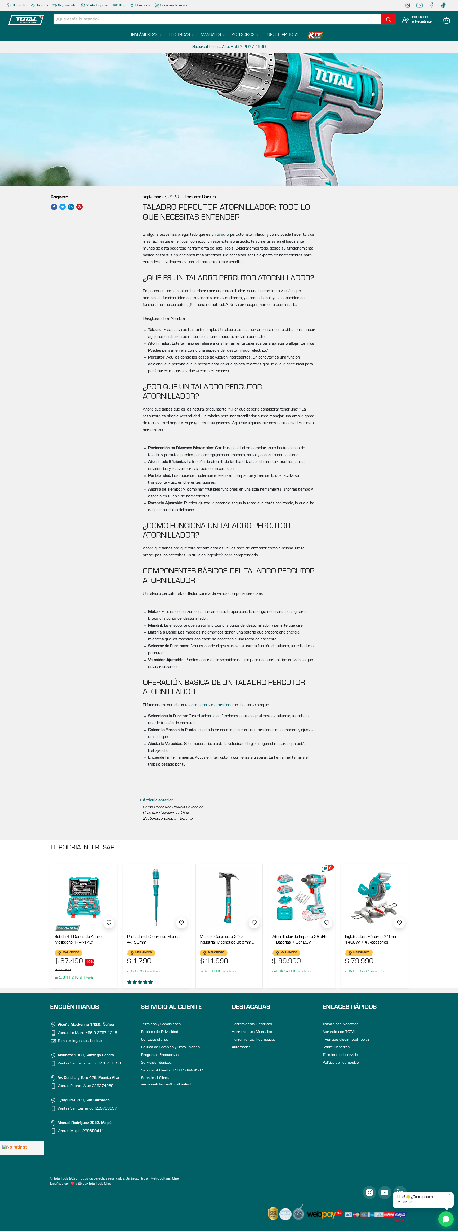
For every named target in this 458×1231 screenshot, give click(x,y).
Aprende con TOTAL (339, 1032)
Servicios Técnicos (173, 5)
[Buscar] (388, 19)
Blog (121, 5)
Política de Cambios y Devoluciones (170, 1048)
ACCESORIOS (244, 35)
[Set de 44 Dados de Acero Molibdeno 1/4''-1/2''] (83, 897)
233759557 (106, 1109)
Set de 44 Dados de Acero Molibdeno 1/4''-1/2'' (78, 940)
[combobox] (217, 19)
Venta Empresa (97, 5)
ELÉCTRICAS (180, 35)
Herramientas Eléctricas (252, 1025)
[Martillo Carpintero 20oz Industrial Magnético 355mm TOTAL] (229, 897)
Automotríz (241, 1048)
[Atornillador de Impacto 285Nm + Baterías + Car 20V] (301, 897)
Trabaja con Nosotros (340, 1025)
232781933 (110, 1064)
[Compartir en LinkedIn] (71, 207)
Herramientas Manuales (252, 1032)
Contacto (19, 5)
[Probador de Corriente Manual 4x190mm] (156, 897)
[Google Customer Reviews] (22, 1148)
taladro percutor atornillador (209, 705)
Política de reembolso (341, 1063)
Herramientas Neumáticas (253, 1040)
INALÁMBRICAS (145, 35)
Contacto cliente (154, 1040)
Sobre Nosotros (336, 1048)
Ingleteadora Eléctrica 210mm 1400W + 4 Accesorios (372, 940)
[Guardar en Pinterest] (79, 207)
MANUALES (211, 35)
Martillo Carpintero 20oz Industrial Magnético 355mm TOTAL (225, 940)
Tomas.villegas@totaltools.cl (80, 1041)
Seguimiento (66, 5)
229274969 (102, 1086)
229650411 (93, 1131)
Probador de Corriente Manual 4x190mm (153, 940)
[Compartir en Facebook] (54, 207)
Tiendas (42, 5)
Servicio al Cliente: (172, 1071)
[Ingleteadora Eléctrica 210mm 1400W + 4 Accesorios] (374, 897)
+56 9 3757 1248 (101, 1033)
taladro (223, 235)
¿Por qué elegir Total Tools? (346, 1040)
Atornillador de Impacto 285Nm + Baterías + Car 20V (300, 940)
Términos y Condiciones (161, 1025)
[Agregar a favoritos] (108, 922)
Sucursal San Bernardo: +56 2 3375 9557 (229, 47)
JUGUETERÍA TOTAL (282, 35)
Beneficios (142, 5)
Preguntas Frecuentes (160, 1055)
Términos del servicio (340, 1055)
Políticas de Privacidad (159, 1032)
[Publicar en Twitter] (62, 207)
